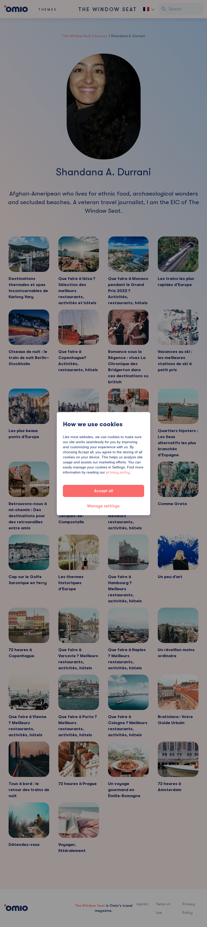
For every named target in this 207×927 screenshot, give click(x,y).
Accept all (103, 491)
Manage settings (103, 506)
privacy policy (118, 472)
